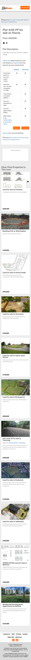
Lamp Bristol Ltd (17, 646)
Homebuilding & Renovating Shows (7, 122)
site (18, 651)
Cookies (25, 634)
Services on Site (6, 22)
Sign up (6, 133)
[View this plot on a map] (6, 43)
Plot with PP (13, 20)
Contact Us (6, 634)
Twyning (22, 443)
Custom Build (23, 20)
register (16, 63)
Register (16, 69)
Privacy (18, 634)
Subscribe (6, 61)
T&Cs (13, 634)
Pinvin (15, 22)
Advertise (18, 637)
